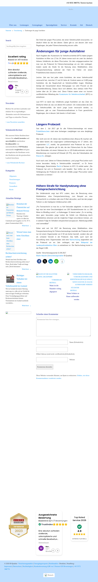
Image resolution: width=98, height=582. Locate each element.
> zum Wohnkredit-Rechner (15, 163)
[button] (39, 261)
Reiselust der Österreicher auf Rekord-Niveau (23, 207)
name (76, 342)
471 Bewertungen (60, 520)
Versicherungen (14, 179)
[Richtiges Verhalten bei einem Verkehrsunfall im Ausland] (10, 279)
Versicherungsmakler (55, 256)
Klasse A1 (40, 156)
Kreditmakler (53, 563)
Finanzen (12, 183)
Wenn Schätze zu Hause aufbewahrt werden (72, 296)
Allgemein (13, 176)
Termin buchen (86, 3)
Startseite (8, 30)
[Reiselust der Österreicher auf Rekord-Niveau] (10, 210)
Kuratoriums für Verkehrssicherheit (72, 94)
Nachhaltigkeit (28, 566)
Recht (59, 166)
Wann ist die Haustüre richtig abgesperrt (55, 289)
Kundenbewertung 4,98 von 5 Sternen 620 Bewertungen (53, 566)
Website (72, 360)
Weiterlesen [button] (44, 543)
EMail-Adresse (55, 354)
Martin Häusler (41, 256)
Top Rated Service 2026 (79, 519)
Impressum (8, 566)
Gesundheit (13, 186)
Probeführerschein (43, 131)
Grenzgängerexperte (41, 563)
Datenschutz (17, 566)
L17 (48, 145)
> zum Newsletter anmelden (15, 122)
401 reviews (23, 59)
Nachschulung (75, 240)
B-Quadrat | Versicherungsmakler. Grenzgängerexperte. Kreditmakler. (34, 13)
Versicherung (18, 30)
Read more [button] (13, 82)
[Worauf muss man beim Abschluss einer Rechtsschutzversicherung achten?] (10, 241)
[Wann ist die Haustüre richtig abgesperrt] (48, 277)
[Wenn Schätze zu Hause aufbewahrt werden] (79, 285)
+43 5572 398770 (72, 3)
